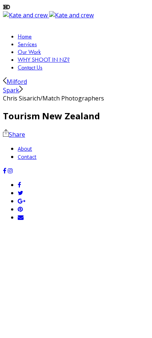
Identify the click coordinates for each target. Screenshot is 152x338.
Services (27, 44)
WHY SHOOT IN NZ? (44, 60)
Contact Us (30, 67)
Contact (27, 156)
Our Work (29, 52)
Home (25, 36)
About (25, 148)
